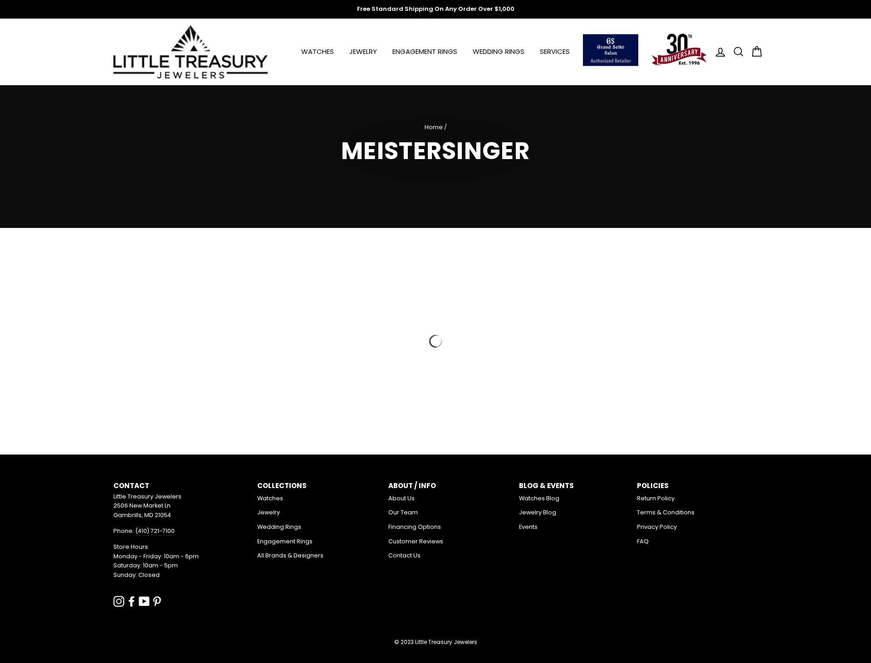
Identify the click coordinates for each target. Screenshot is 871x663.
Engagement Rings (424, 51)
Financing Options (414, 527)
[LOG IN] (718, 52)
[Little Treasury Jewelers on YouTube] (144, 601)
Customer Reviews (415, 541)
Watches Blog (539, 498)
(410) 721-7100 (155, 531)
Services (555, 51)
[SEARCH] (736, 52)
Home (434, 127)
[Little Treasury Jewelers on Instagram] (118, 601)
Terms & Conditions (666, 512)
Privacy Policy (657, 527)
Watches (317, 51)
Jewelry (363, 51)
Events (528, 527)
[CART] (754, 52)
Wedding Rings (498, 51)
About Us (401, 498)
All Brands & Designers (290, 555)
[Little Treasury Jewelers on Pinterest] (157, 601)
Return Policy (656, 498)
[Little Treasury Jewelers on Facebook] (131, 601)
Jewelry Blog (537, 512)
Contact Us (404, 555)
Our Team (403, 512)
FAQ (643, 541)
